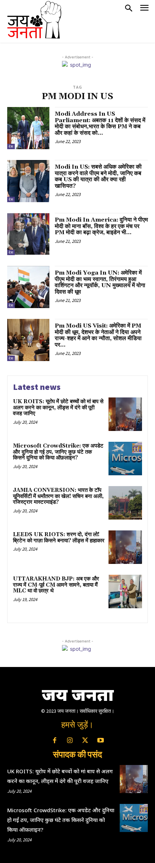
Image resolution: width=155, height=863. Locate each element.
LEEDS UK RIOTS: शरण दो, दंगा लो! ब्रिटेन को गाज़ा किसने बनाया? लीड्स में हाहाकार (59, 537)
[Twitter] (85, 741)
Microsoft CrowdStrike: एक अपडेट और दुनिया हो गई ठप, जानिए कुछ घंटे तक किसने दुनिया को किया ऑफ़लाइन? (58, 451)
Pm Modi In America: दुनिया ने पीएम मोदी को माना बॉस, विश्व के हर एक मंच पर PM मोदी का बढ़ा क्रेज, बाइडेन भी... (101, 226)
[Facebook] (54, 741)
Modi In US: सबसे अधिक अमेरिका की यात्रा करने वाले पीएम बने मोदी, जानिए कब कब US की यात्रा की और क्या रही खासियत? (98, 176)
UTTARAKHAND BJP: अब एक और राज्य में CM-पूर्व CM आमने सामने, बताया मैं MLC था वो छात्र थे (56, 584)
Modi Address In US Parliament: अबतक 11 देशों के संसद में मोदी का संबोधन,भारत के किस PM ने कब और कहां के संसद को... (100, 123)
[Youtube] (100, 741)
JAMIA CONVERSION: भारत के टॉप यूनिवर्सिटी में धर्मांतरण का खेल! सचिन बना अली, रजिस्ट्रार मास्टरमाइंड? (58, 496)
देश (11, 146)
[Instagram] (70, 741)
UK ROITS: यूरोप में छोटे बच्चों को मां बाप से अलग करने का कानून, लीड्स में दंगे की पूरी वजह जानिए (58, 407)
